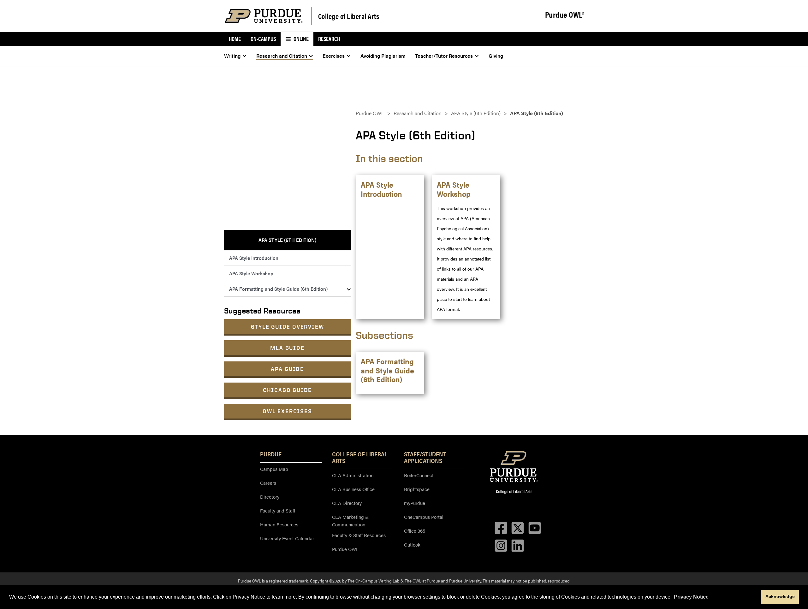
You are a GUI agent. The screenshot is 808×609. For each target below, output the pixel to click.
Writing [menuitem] (232, 55)
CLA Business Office (353, 489)
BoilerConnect (419, 475)
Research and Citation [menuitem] (281, 55)
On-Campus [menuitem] (263, 39)
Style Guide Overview (287, 326)
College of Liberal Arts (348, 16)
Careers (268, 482)
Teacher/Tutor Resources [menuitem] (444, 55)
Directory (269, 496)
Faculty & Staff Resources (359, 535)
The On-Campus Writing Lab (374, 580)
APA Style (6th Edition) (476, 113)
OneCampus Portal (423, 516)
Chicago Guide (287, 390)
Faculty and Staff (277, 510)
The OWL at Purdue (422, 580)
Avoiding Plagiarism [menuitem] (383, 55)
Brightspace (417, 489)
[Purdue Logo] (263, 16)
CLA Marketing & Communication (350, 520)
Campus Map (274, 469)
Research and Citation (418, 113)
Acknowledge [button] (780, 596)
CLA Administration (352, 475)
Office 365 (414, 530)
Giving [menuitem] (496, 55)
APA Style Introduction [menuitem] (253, 257)
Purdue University (465, 580)
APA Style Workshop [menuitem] (251, 273)
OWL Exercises (287, 411)
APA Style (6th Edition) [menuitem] (287, 239)
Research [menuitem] (329, 39)
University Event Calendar (287, 538)
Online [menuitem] (301, 39)
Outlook (412, 544)
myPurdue (414, 503)
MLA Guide (287, 347)
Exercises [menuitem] (334, 55)
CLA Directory (347, 503)
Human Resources (279, 524)
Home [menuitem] (235, 39)
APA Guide (287, 369)
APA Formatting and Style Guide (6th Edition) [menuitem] (278, 288)
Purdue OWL (370, 113)
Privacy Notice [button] (691, 597)
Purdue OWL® (564, 14)
